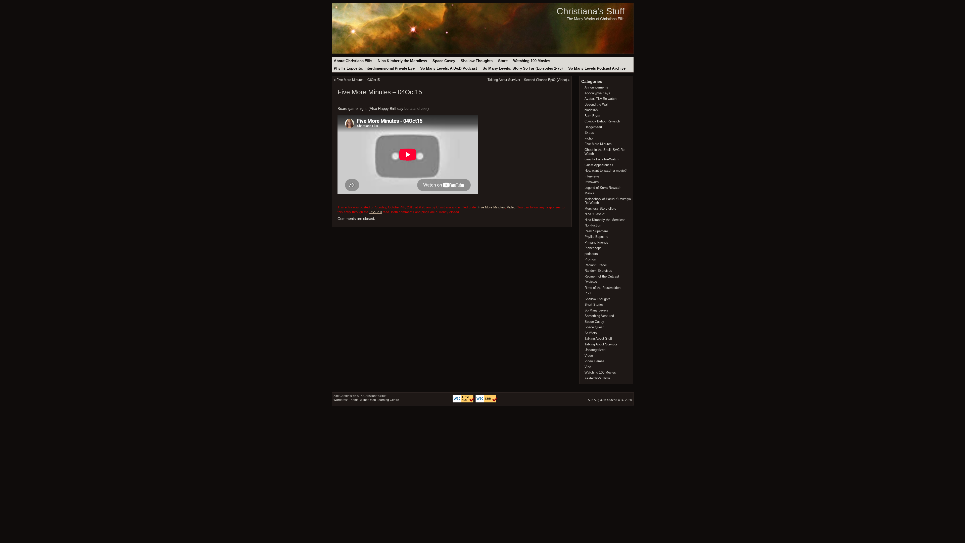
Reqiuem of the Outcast (602, 276)
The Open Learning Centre (380, 400)
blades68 (591, 110)
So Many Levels (596, 310)
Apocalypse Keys (597, 93)
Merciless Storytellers (600, 208)
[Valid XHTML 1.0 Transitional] (464, 401)
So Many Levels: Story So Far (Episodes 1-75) (522, 68)
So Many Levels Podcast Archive (596, 68)
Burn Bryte (592, 116)
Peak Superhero (596, 231)
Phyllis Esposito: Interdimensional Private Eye (374, 68)
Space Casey (443, 61)
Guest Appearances (599, 165)
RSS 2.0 (375, 212)
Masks (589, 193)
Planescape (593, 248)
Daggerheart (593, 127)
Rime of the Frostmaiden (602, 288)
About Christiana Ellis (353, 61)
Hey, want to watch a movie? (605, 170)
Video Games (594, 361)
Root (588, 293)
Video (511, 207)
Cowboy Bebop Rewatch (602, 121)
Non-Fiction (593, 225)
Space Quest (594, 327)
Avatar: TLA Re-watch (600, 99)
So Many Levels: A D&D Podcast (448, 68)
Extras (589, 132)
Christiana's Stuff (590, 11)
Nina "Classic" (595, 214)
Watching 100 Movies (531, 61)
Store (503, 61)
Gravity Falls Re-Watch (601, 159)
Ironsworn (592, 182)
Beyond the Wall (596, 104)
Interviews (592, 176)
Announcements (596, 87)
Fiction (589, 138)
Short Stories (594, 304)
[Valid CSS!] (486, 401)
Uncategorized (595, 350)
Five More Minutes (491, 207)
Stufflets (591, 333)
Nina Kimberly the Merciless (402, 61)
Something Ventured (599, 316)
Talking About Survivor (601, 344)
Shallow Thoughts (477, 61)
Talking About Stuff (598, 338)
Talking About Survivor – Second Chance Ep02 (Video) (527, 80)
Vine (588, 367)
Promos (590, 259)
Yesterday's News (597, 378)
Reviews (591, 282)
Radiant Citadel (596, 265)
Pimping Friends (596, 242)
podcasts (591, 254)
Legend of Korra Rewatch (603, 188)
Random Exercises (598, 271)
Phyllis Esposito (596, 237)
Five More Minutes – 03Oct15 (358, 80)
